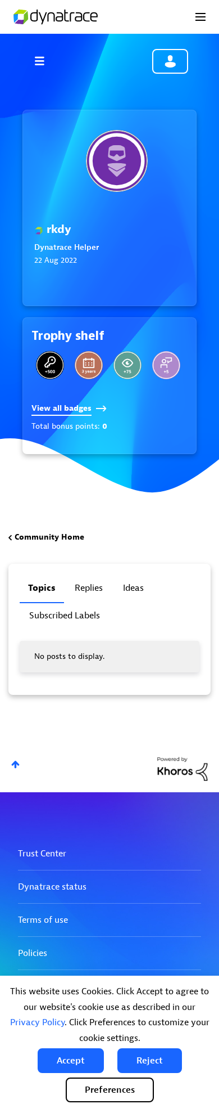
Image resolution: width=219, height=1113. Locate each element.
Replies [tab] (89, 588)
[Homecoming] (50, 365)
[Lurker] (127, 365)
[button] (71, 1060)
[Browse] (45, 61)
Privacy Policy (37, 1022)
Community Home (49, 537)
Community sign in (170, 61)
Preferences (110, 1090)
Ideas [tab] (133, 588)
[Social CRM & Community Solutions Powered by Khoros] (182, 768)
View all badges (61, 408)
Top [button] (15, 764)
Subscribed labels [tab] (64, 615)
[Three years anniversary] (89, 365)
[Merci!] (166, 365)
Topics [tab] (42, 588)
